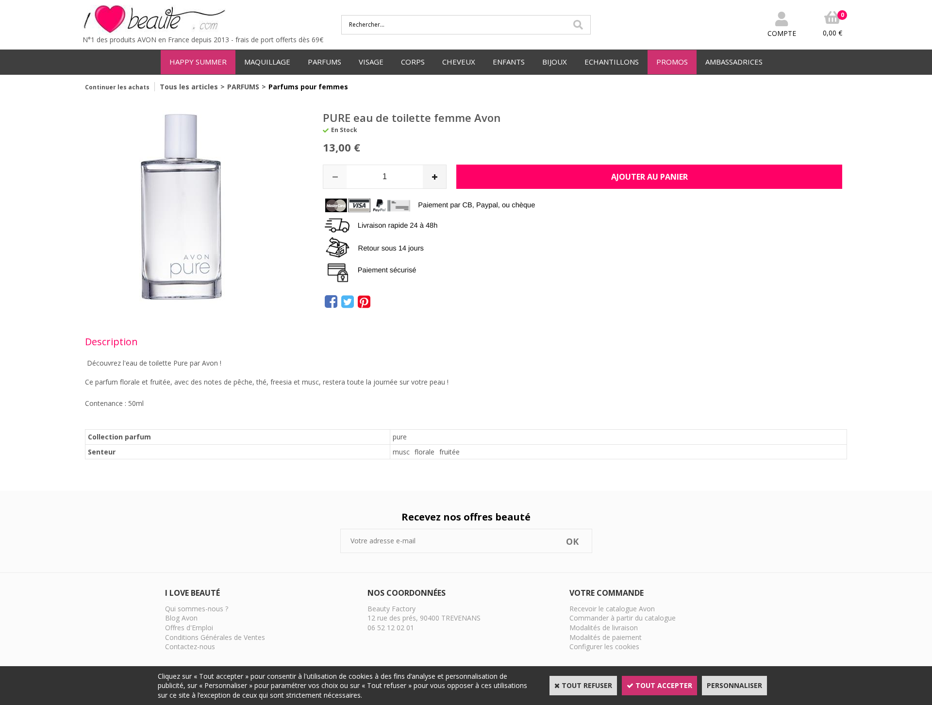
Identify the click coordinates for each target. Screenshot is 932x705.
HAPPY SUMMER (198, 62)
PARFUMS (324, 62)
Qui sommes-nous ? (196, 608)
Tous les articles (189, 86)
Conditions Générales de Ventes (215, 637)
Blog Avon (181, 617)
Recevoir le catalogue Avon (612, 608)
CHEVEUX (458, 62)
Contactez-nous (190, 646)
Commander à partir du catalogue (622, 617)
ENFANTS (509, 62)
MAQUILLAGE (267, 62)
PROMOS (672, 62)
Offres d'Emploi (189, 627)
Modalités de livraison (603, 627)
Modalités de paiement (605, 637)
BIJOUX (554, 62)
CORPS (413, 62)
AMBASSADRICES (734, 62)
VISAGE (371, 62)
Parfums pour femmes (308, 86)
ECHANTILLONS (611, 62)
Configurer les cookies (604, 646)
